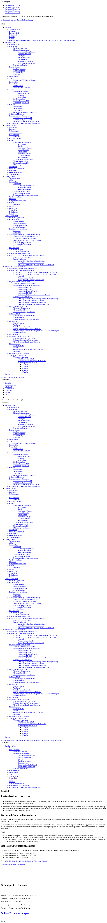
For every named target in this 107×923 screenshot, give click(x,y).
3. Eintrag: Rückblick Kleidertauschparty (31, 300)
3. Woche (25, 368)
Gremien (20, 146)
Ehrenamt (12, 199)
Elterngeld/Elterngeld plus (26, 52)
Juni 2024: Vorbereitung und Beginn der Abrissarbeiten (36, 265)
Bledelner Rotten (19, 317)
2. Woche (25, 366)
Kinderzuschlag (23, 59)
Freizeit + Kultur (10, 176)
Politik (11, 140)
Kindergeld (21, 56)
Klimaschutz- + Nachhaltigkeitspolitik (21, 270)
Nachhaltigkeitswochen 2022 (27, 363)
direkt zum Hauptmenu (12, 9)
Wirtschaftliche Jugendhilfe (26, 63)
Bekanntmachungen (15, 172)
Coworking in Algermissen (22, 244)
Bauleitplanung (14, 219)
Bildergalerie (22, 97)
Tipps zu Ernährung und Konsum (24, 312)
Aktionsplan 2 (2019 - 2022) (22, 120)
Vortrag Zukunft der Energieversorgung (31, 280)
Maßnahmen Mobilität (25, 293)
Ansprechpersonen (15, 133)
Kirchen (12, 202)
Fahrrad (15, 347)
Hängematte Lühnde (24, 187)
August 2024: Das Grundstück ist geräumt (31, 261)
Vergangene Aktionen (20, 357)
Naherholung (13, 212)
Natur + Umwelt (14, 314)
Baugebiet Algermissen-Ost (22, 257)
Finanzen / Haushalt (15, 138)
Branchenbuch (14, 248)
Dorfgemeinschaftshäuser (17, 201)
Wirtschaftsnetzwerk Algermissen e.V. (25, 236)
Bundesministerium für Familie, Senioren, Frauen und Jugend (26, 861)
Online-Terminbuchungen (15, 913)
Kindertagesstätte (19, 99)
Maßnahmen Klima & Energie (28, 291)
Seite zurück (5, 865)
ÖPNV (11, 214)
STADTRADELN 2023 (26, 359)
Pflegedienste (17, 106)
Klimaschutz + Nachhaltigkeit (15, 266)
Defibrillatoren (18, 86)
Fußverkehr (17, 351)
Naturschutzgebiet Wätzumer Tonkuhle (26, 319)
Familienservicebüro (20, 48)
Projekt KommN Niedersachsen (19, 282)
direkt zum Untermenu (12, 11)
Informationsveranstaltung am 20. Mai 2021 (32, 361)
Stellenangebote (14, 174)
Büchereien (13, 208)
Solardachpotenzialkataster (22, 327)
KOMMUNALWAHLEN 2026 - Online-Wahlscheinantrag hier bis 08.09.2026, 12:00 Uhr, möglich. (42, 40)
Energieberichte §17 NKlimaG (19, 353)
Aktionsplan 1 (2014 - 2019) (22, 118)
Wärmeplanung (14, 334)
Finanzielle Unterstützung (21, 50)
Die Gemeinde (14, 135)
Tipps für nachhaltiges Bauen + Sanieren (26, 342)
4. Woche (25, 370)
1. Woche (25, 364)
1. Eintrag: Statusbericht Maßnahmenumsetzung (33, 304)
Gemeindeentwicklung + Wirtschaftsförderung (24, 234)
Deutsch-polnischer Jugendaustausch (25, 195)
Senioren (12, 104)
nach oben (12, 865)
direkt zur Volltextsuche (13, 7)
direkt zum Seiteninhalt (12, 13)
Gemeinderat (22, 144)
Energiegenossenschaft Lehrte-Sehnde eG (27, 329)
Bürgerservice (13, 129)
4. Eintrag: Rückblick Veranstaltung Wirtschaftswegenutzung (38, 299)
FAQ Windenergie (19, 332)
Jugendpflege (13, 76)
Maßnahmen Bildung (25, 287)
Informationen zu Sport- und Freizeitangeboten (24, 123)
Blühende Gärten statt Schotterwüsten (25, 340)
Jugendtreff (17, 184)
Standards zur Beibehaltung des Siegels (26, 121)
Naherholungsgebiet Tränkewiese (24, 315)
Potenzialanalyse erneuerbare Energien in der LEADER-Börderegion (36, 331)
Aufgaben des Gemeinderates (23, 159)
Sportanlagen (13, 210)
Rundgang (21, 95)
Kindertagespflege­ (19, 71)
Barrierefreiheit (14, 33)
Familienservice (14, 46)
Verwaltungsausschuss (20, 161)
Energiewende (14, 321)
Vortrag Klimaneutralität (25, 278)
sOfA (11, 89)
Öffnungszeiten (14, 131)
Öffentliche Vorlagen (24, 153)
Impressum (12, 31)
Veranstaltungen (14, 29)
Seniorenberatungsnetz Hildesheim (24, 112)
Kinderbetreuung (14, 67)
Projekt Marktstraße (19, 259)
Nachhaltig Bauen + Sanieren (19, 336)
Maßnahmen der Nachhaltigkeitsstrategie (26, 285)
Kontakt (12, 37)
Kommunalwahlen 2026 (21, 163)
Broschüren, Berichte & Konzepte (24, 238)
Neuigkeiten (13, 127)
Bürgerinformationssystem (22, 142)
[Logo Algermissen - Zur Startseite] (13, 377)
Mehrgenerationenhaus (20, 91)
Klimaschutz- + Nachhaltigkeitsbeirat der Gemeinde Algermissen (34, 274)
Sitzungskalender (23, 150)
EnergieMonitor (18, 323)
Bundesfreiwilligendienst (21, 193)
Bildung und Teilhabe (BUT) (27, 61)
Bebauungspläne (18, 221)
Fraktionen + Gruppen (25, 148)
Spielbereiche (13, 82)
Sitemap (12, 39)
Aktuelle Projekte (19, 227)
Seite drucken (20, 865)
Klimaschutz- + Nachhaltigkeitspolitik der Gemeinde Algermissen (35, 272)
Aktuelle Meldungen (16, 250)
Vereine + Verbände (15, 197)
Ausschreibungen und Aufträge (19, 253)
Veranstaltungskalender (21, 103)
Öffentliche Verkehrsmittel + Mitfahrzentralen (28, 349)
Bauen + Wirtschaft (11, 216)
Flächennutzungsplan (20, 223)
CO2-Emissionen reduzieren (18, 306)
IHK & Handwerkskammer (22, 242)
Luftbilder (16, 137)
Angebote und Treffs (24, 93)
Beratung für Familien (20, 65)
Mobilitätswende (14, 344)
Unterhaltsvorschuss (24, 57)
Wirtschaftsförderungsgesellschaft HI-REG (27, 240)
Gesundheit (13, 84)
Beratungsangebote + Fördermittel (24, 338)
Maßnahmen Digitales (25, 289)
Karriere (7, 374)
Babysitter (16, 74)
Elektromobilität (18, 346)
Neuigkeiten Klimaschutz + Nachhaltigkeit (23, 268)
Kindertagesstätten (19, 69)
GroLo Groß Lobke (24, 189)
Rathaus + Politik (10, 125)
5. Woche (25, 372)
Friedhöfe (16, 204)
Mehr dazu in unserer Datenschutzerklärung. (17, 20)
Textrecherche (22, 152)
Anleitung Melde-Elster (21, 251)
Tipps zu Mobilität (19, 310)
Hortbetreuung (18, 72)
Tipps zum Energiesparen (21, 308)
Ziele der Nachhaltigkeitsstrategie (24, 283)
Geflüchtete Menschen (16, 114)
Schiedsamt (13, 167)
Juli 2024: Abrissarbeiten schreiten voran (31, 263)
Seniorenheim (17, 108)
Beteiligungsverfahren (20, 225)
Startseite (8, 27)
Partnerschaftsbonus (24, 54)
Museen (11, 206)
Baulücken (16, 231)
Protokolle (21, 276)
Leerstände (17, 233)
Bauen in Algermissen (16, 218)
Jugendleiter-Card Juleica (21, 191)
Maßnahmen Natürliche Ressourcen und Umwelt (34, 295)
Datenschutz (13, 35)
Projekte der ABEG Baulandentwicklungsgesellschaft (27, 255)
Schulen (12, 78)
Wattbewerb (17, 325)
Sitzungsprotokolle (24, 155)
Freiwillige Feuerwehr (16, 169)
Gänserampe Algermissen (26, 185)
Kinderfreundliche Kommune (19, 116)
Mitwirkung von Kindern (21, 165)
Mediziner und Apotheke (21, 88)
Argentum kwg (18, 110)
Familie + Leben (10, 42)
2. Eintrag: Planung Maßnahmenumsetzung (32, 302)
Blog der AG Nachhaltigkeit (22, 297)
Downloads (13, 170)
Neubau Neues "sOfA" (21, 101)
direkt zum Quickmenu (12, 5)
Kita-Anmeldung (14, 44)
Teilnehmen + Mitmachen (17, 355)
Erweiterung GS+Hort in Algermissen (25, 80)
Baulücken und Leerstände (18, 229)
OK (3, 23)
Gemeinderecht (23, 157)
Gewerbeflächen (18, 246)
